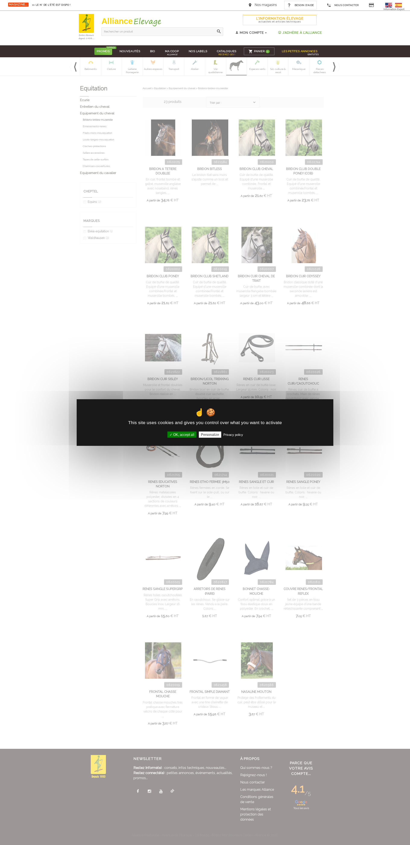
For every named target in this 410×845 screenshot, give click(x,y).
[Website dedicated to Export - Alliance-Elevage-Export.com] (389, 5)
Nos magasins (266, 5)
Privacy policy (233, 435)
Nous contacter (346, 5)
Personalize (210, 435)
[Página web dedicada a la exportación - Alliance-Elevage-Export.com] (398, 5)
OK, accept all (183, 435)
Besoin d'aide (304, 5)
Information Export (394, 9)
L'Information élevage (279, 19)
